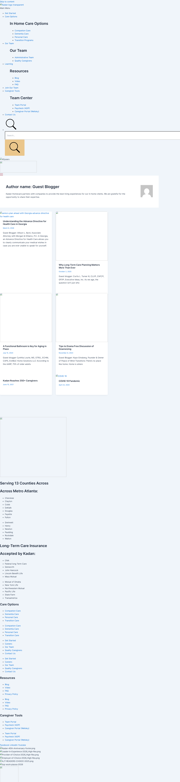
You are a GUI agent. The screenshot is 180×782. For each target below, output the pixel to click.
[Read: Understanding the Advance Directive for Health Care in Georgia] (26, 216)
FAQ (7, 691)
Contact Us (10, 114)
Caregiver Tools (12, 91)
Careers (8, 644)
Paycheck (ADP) (12, 725)
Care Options (11, 16)
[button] (90, 8)
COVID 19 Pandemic (69, 381)
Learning (9, 64)
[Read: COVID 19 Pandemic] (61, 376)
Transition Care (12, 620)
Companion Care (13, 611)
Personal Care (11, 617)
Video (7, 687)
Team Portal (10, 722)
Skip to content (7, 1)
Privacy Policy (11, 694)
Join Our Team (11, 87)
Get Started (10, 13)
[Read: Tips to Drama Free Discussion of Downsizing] (82, 341)
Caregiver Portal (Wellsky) (17, 728)
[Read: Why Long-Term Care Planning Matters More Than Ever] (82, 260)
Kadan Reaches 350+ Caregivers (20, 380)
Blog (7, 684)
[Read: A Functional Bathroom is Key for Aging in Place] (26, 341)
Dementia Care (12, 614)
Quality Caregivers (13, 650)
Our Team (9, 43)
